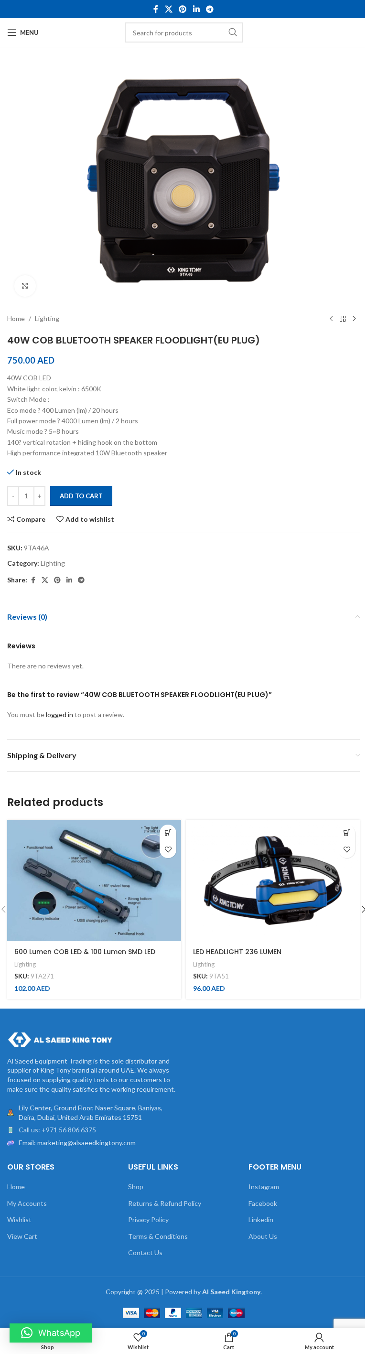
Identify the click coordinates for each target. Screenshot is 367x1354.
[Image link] (59, 1038)
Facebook (262, 1203)
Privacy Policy (148, 1219)
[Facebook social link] (156, 9)
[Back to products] (342, 319)
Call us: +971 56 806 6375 (57, 1130)
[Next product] (354, 319)
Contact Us (145, 1252)
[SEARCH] (233, 32)
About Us (262, 1236)
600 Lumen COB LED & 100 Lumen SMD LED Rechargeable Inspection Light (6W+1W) (84, 956)
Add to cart (81, 496)
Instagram (263, 1186)
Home (16, 318)
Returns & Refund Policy (164, 1203)
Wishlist (19, 1219)
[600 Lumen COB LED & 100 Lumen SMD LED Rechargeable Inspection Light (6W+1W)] (94, 881)
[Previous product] (331, 319)
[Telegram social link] (209, 9)
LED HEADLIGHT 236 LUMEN (237, 951)
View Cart (22, 1236)
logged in (59, 714)
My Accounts (27, 1203)
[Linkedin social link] (196, 9)
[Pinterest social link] (183, 9)
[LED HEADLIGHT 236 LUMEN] (273, 881)
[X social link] (168, 9)
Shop (135, 1186)
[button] (168, 833)
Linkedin (260, 1219)
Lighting (47, 318)
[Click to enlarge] (25, 286)
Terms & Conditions (158, 1236)
